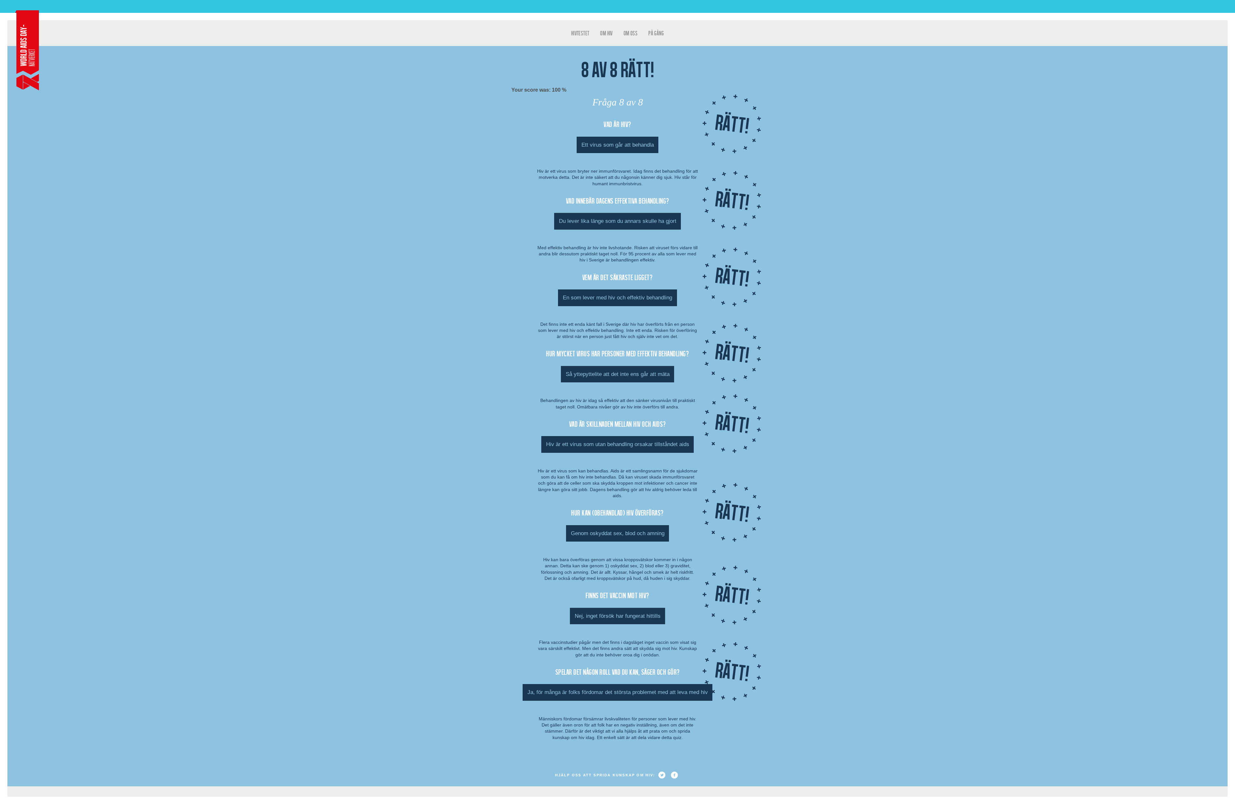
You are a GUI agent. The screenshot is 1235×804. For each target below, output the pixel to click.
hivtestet (580, 33)
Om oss (630, 33)
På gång (656, 33)
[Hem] (27, 50)
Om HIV (606, 33)
